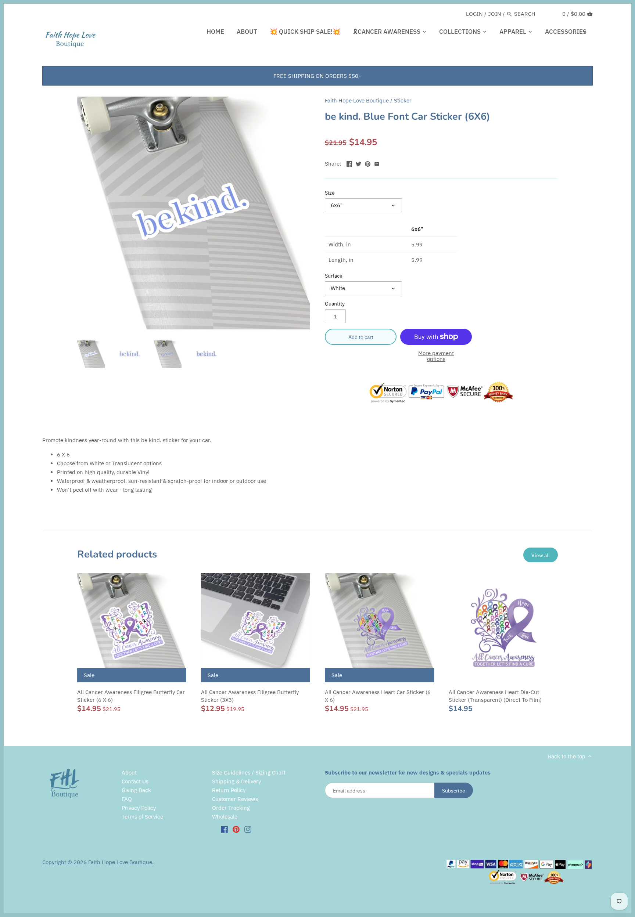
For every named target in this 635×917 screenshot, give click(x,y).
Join (494, 13)
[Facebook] (224, 828)
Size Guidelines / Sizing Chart (249, 772)
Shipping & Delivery (236, 781)
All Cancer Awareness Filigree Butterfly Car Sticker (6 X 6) (131, 696)
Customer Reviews (235, 798)
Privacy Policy (139, 807)
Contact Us (135, 781)
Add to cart (360, 336)
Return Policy (228, 790)
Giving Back (136, 790)
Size (330, 193)
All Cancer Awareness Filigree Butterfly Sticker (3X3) (250, 696)
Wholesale (224, 816)
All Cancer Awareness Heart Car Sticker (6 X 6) (378, 696)
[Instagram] (247, 828)
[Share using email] (377, 162)
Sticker (403, 100)
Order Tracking (231, 807)
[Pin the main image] (367, 162)
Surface (333, 276)
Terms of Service (142, 816)
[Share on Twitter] (358, 162)
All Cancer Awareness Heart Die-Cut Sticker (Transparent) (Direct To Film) (495, 696)
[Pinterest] (236, 828)
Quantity (335, 304)
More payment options (436, 356)
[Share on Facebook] (349, 162)
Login (474, 13)
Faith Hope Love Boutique (357, 100)
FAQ (127, 798)
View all (540, 555)
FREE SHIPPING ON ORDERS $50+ (317, 75)
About (129, 772)
